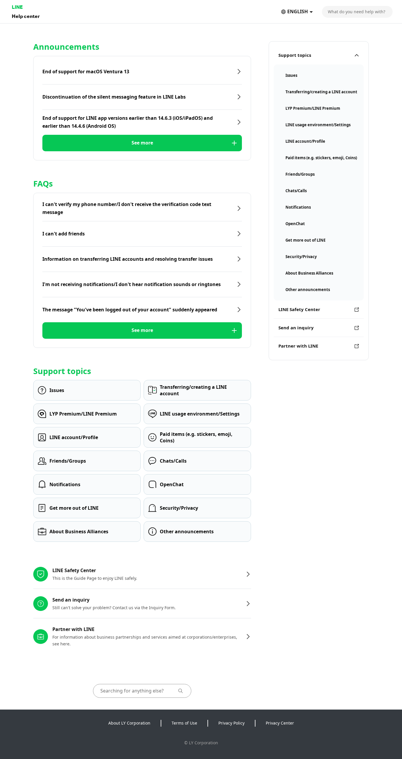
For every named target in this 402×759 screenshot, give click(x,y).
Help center (26, 16)
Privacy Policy (231, 723)
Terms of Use (184, 723)
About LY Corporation (129, 723)
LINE (17, 7)
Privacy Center (280, 723)
